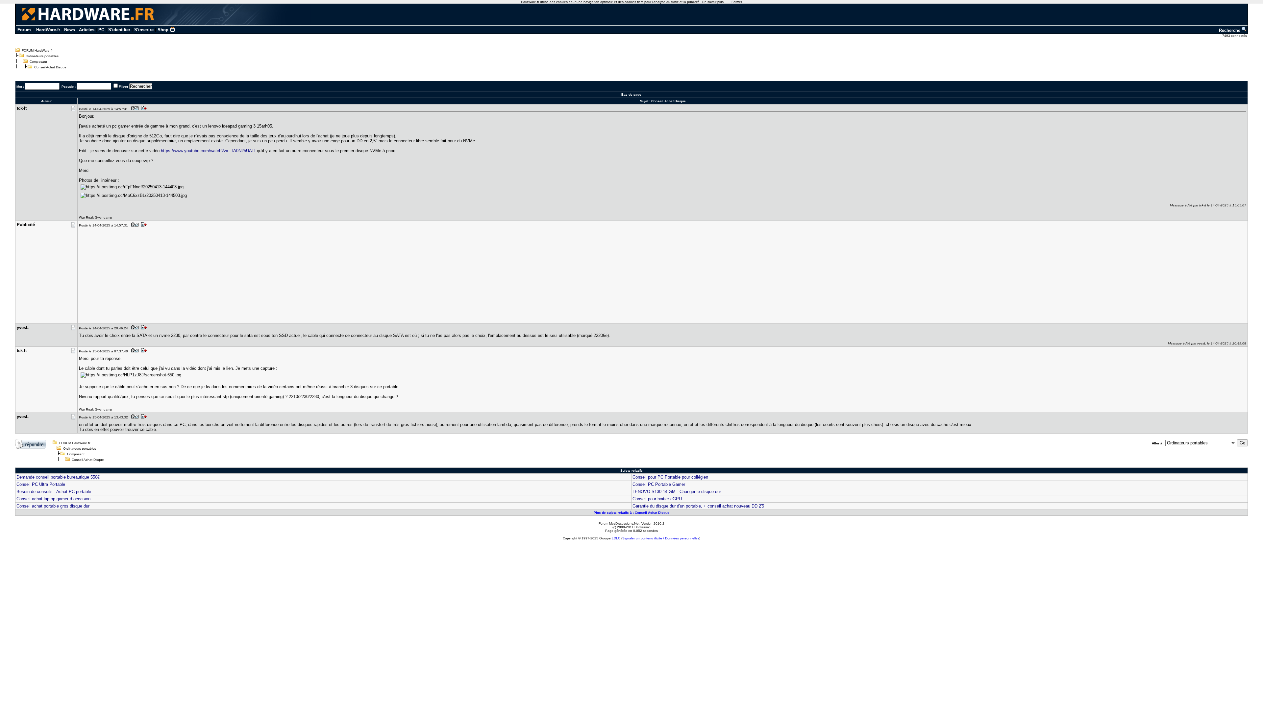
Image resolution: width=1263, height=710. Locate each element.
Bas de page (631, 94)
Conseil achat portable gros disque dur (52, 506)
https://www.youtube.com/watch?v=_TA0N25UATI (208, 150)
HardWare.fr (48, 29)
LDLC (616, 538)
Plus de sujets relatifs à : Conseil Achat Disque (631, 512)
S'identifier (119, 29)
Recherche (1230, 30)
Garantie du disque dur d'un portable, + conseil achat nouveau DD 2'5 (698, 506)
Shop (163, 29)
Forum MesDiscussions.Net (619, 523)
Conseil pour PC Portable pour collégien (670, 477)
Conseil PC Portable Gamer (658, 484)
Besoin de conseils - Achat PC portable (53, 491)
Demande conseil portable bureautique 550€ (58, 477)
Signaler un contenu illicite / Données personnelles (660, 538)
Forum (24, 29)
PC (101, 29)
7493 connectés (1235, 35)
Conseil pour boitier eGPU (657, 498)
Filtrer (123, 86)
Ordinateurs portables (42, 56)
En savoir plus (713, 2)
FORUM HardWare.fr (37, 50)
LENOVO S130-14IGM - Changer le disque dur (676, 491)
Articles (86, 29)
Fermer (736, 2)
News (69, 29)
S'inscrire (144, 29)
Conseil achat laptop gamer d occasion (53, 498)
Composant (38, 61)
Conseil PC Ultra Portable (40, 484)
